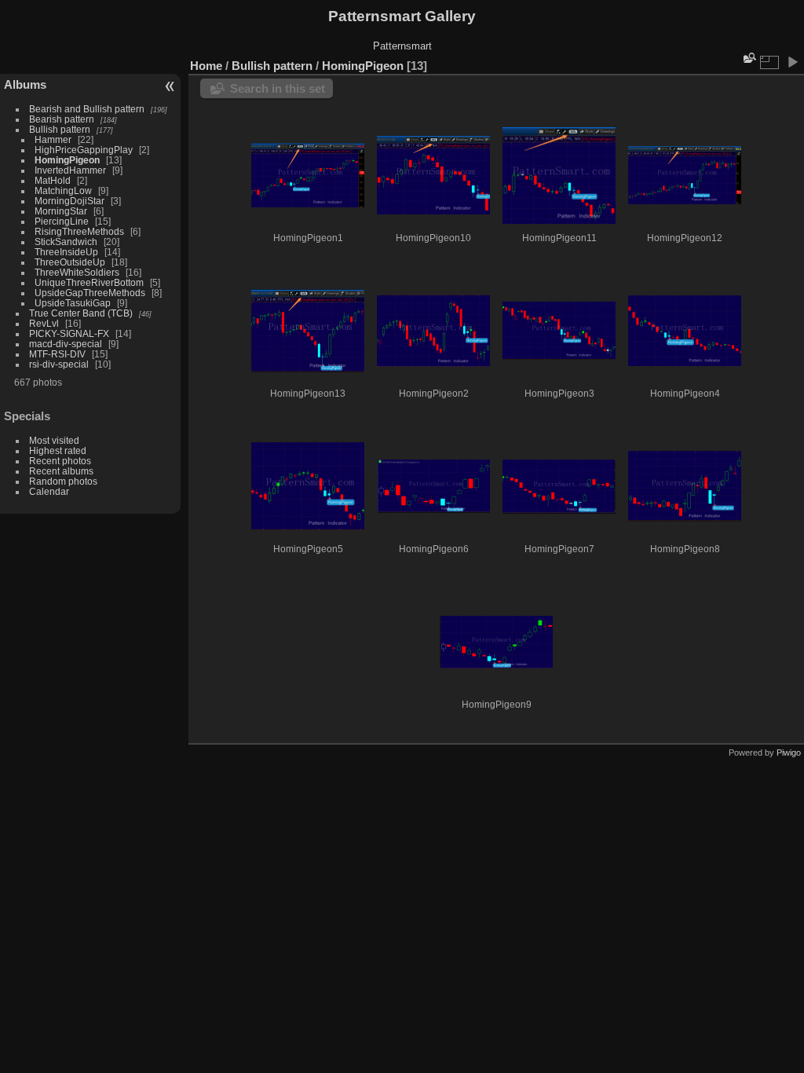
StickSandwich (66, 241)
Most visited (54, 440)
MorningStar (61, 211)
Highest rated (57, 450)
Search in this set (277, 88)
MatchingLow (63, 190)
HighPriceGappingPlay (84, 150)
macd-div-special (65, 344)
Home (206, 65)
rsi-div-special (59, 364)
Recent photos (60, 461)
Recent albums (61, 471)
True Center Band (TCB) (82, 313)
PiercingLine (62, 221)
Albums (25, 84)
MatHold (53, 180)
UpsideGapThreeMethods (90, 292)
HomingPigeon (67, 160)
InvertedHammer (70, 170)
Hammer (53, 139)
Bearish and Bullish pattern (86, 109)
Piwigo (789, 752)
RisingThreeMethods (79, 231)
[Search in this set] (748, 58)
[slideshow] (792, 62)
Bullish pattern (59, 129)
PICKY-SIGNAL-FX (69, 333)
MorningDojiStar (69, 201)
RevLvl (44, 323)
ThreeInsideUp (66, 252)
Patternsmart (402, 46)
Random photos (63, 481)
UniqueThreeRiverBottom (89, 282)
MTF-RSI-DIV (57, 354)
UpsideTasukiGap (73, 303)
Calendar (49, 491)
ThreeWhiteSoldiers (77, 272)
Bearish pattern (61, 119)
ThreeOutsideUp (70, 262)
